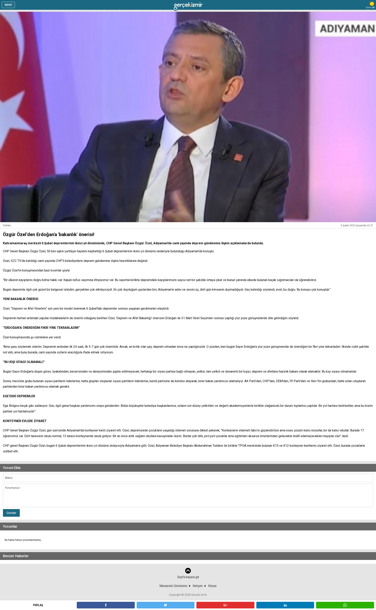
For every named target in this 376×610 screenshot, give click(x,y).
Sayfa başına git (188, 577)
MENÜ (8, 4)
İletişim (198, 586)
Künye (212, 586)
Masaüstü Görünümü (173, 586)
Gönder (11, 513)
